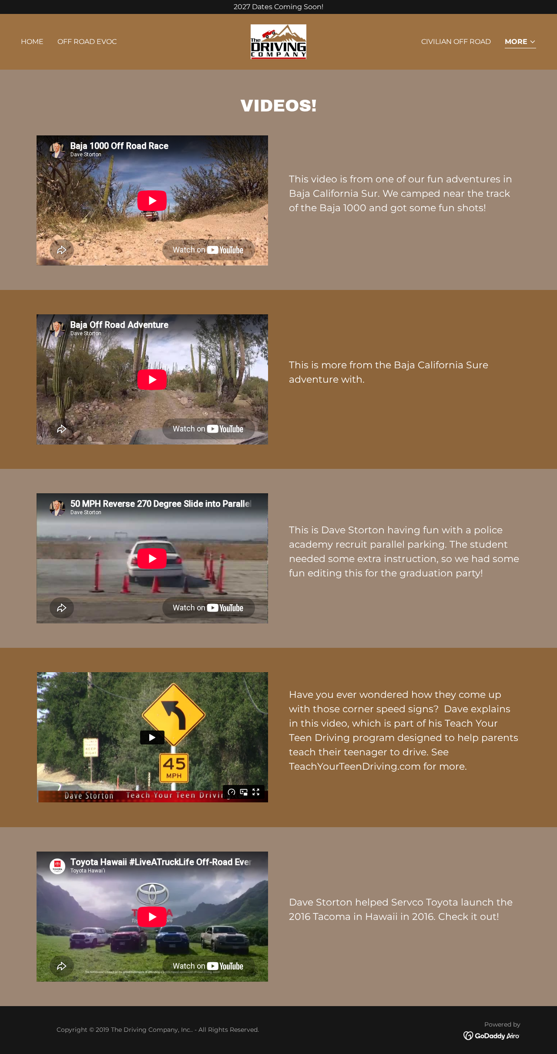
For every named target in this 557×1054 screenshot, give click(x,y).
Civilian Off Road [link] (456, 41)
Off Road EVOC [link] (87, 41)
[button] (520, 42)
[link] (278, 41)
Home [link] (32, 41)
